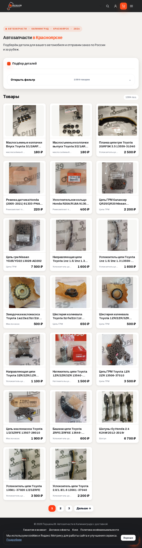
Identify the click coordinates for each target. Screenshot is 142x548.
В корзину (34, 152)
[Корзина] (123, 6)
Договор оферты (59, 530)
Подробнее (14, 539)
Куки (75, 530)
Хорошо (128, 537)
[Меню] (131, 6)
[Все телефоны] (100, 6)
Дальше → (84, 508)
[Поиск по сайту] (107, 6)
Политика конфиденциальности (99, 530)
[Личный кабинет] (115, 6)
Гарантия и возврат (35, 530)
